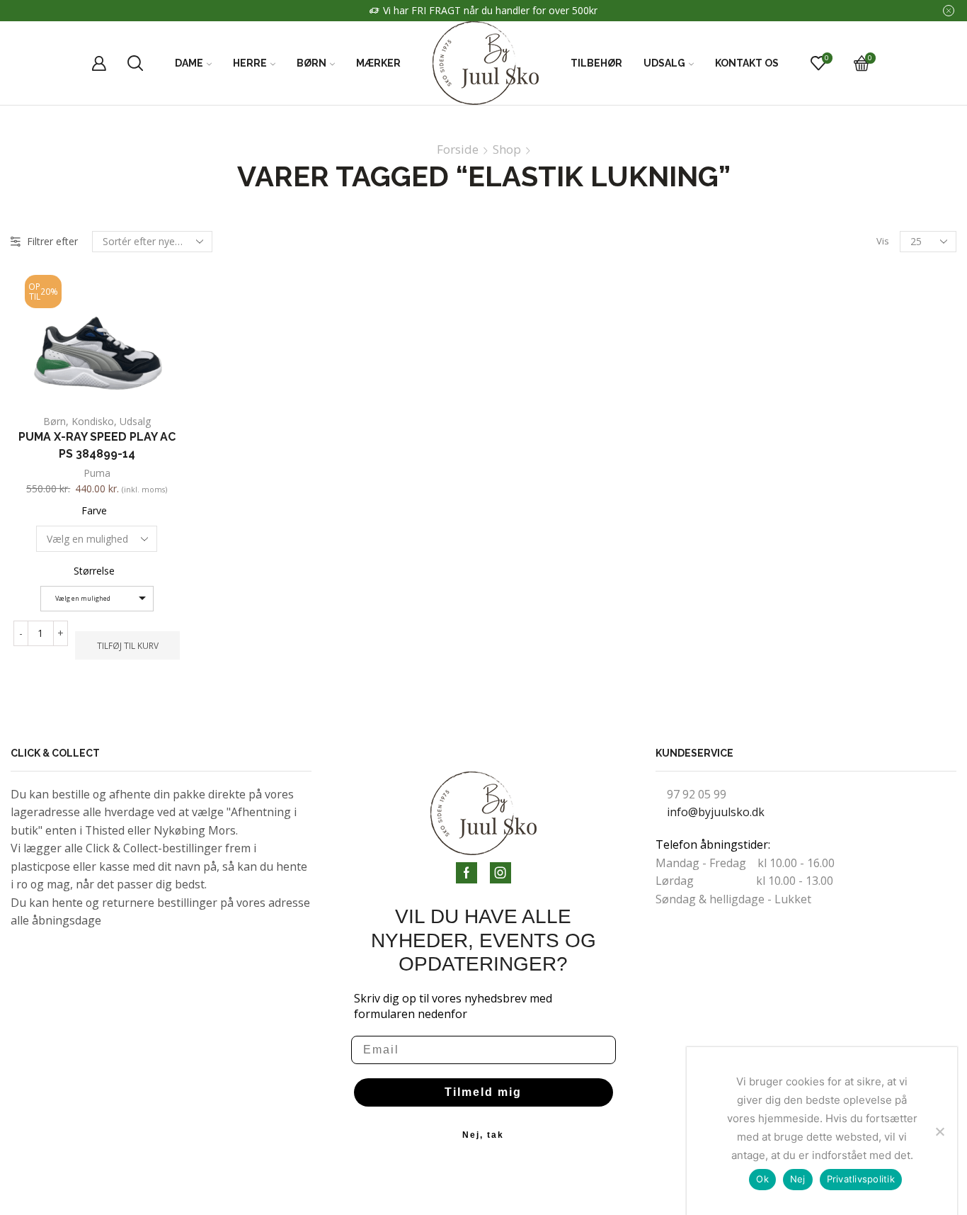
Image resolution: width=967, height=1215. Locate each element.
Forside (458, 149)
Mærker (378, 63)
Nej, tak (483, 1135)
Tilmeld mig (483, 1092)
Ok (762, 1179)
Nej (798, 1179)
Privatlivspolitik (861, 1179)
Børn (311, 63)
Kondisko (92, 421)
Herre (250, 63)
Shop (507, 149)
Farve (94, 510)
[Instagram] (500, 872)
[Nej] (939, 1131)
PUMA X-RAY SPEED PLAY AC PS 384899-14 (97, 445)
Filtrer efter (52, 241)
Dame (189, 63)
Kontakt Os (747, 63)
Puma (97, 473)
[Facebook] (466, 872)
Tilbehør (596, 63)
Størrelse (94, 570)
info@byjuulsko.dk (716, 812)
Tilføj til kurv (128, 645)
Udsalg (664, 63)
